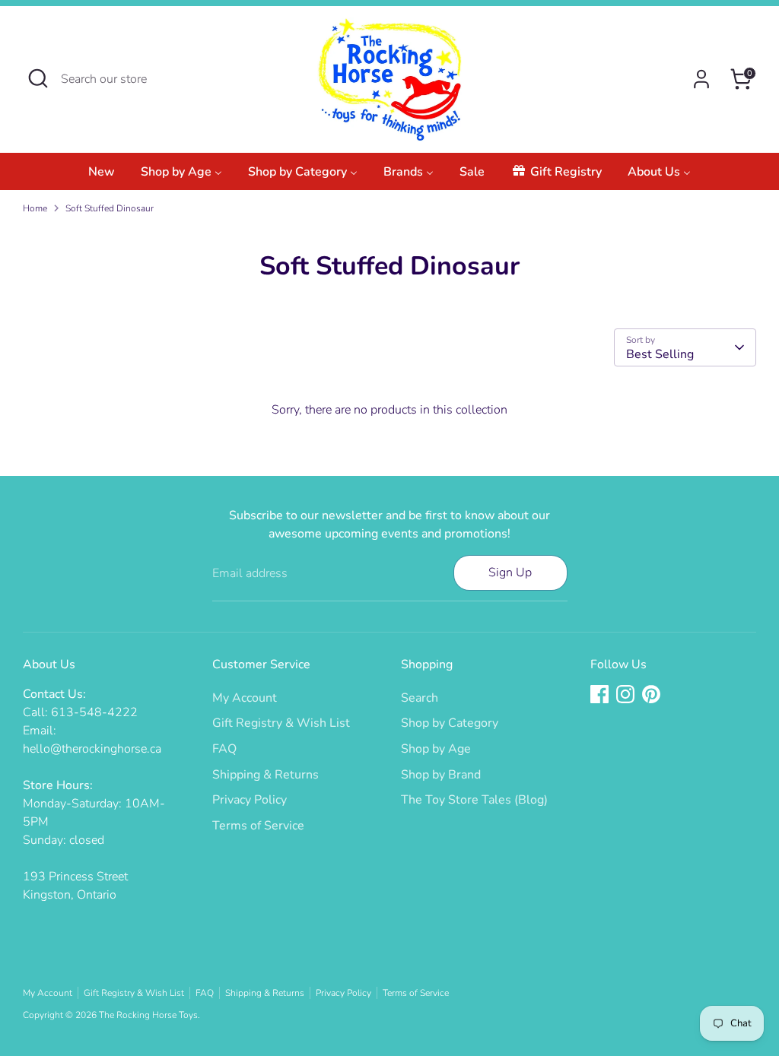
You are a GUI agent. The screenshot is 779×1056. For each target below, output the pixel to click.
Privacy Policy (249, 799)
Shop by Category (449, 723)
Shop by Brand (441, 774)
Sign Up (510, 572)
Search (419, 698)
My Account (244, 698)
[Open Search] (38, 78)
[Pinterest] (651, 694)
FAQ (224, 748)
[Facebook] (599, 694)
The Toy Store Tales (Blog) (474, 799)
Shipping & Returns (265, 774)
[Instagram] (625, 694)
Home (35, 208)
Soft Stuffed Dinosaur (109, 208)
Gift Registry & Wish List (281, 723)
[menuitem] (101, 176)
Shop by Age (436, 748)
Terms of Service (258, 825)
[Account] (701, 79)
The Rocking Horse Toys (148, 1015)
